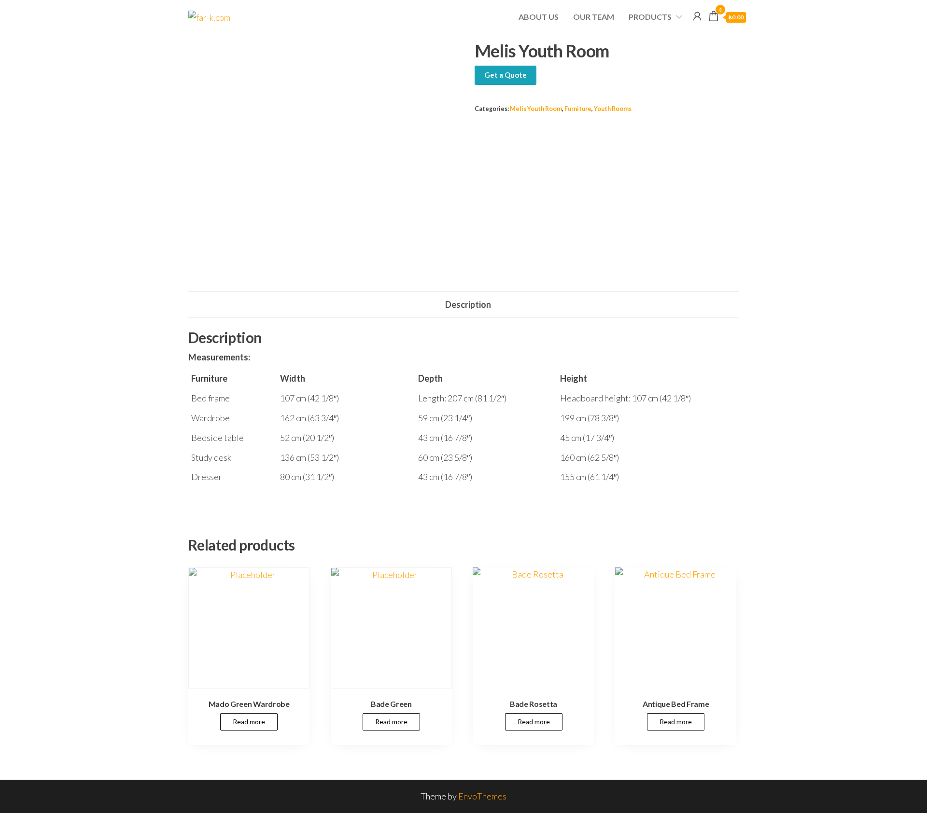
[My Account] (697, 16)
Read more (249, 721)
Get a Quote (505, 74)
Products (650, 16)
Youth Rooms (613, 108)
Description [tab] (468, 304)
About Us (539, 16)
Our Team (593, 16)
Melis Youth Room (536, 108)
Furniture (577, 108)
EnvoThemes (482, 796)
